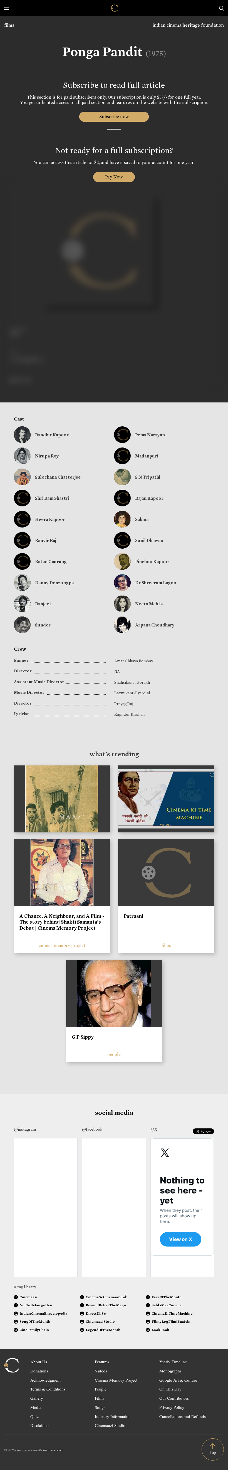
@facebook (92, 1129)
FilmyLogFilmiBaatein (171, 1321)
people (114, 1054)
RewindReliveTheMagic (106, 1305)
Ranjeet (43, 603)
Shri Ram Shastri (52, 498)
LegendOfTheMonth (103, 1330)
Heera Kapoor (50, 519)
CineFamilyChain (34, 1330)
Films (99, 1398)
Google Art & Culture (178, 1380)
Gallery (36, 1398)
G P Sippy (83, 1037)
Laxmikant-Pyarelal (132, 692)
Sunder (43, 625)
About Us (38, 1361)
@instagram (25, 1129)
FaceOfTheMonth (167, 1297)
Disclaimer (39, 1425)
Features (102, 1361)
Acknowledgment (45, 1380)
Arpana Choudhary (155, 625)
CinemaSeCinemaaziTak (106, 1297)
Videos (101, 1371)
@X (153, 1129)
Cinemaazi (28, 1297)
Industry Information (113, 1416)
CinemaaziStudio (100, 1321)
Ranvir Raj (45, 540)
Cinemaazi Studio (110, 1425)
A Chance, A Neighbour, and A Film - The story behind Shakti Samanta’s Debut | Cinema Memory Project (61, 922)
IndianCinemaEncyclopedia (43, 1313)
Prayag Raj (123, 703)
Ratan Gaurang (51, 561)
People (100, 1389)
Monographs (170, 1371)
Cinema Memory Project (116, 1380)
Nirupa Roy (47, 456)
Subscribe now (114, 116)
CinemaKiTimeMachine (172, 1313)
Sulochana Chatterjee (58, 477)
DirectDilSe (96, 1313)
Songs (100, 1407)
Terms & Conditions (47, 1389)
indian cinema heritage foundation (188, 25)
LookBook (160, 1330)
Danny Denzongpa (54, 582)
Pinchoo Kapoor (152, 561)
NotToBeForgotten (35, 1305)
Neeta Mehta (149, 603)
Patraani (133, 916)
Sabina (141, 519)
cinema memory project (62, 945)
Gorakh (143, 682)
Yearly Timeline (173, 1361)
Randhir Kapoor (52, 434)
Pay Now (114, 177)
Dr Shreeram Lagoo (155, 582)
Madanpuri (146, 456)
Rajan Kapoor (149, 498)
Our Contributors (174, 1398)
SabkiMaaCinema (167, 1305)
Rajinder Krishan (129, 714)
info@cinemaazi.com (48, 1449)
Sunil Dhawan (149, 540)
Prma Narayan (150, 434)
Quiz (34, 1416)
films (9, 25)
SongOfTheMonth (34, 1321)
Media (35, 1407)
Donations (39, 1371)
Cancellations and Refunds (182, 1416)
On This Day (170, 1389)
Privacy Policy (171, 1407)
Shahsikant (124, 682)
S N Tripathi (147, 477)
